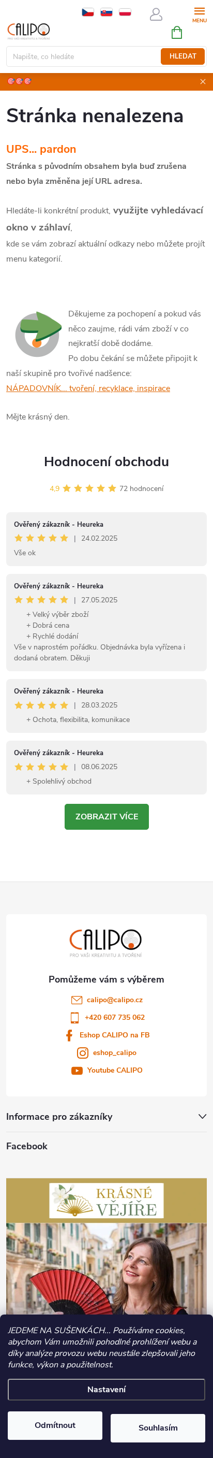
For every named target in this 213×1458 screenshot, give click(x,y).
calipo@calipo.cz (115, 1000)
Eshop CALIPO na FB (115, 1035)
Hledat (183, 56)
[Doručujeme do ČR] (88, 11)
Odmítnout (55, 1425)
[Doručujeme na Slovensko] (106, 11)
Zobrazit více (106, 816)
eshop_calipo (114, 1053)
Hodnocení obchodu (106, 462)
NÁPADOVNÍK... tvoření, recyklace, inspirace (88, 388)
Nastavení (106, 1389)
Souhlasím (158, 1428)
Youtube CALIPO (115, 1070)
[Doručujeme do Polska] (125, 11)
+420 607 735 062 (115, 1017)
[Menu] (199, 13)
